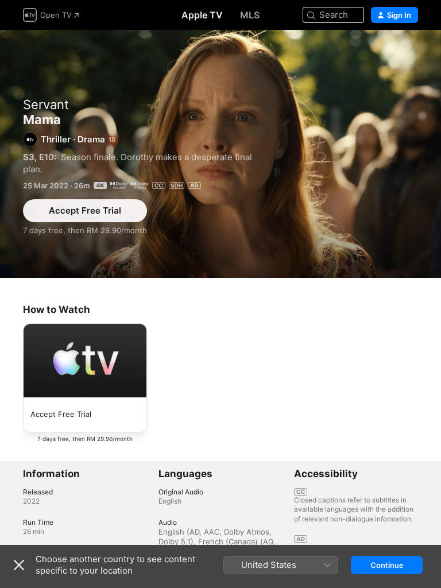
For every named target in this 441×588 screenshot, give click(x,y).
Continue (387, 565)
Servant (46, 104)
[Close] (19, 565)
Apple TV (202, 15)
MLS (250, 15)
